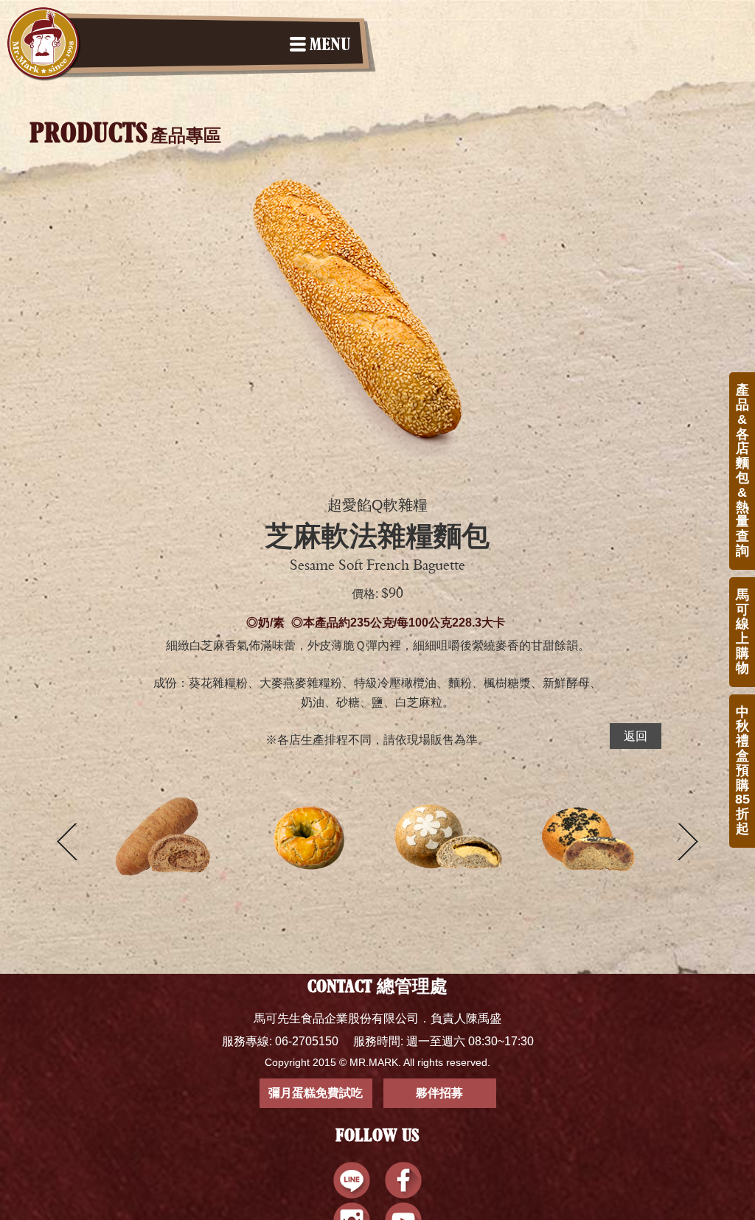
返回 (635, 736)
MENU (330, 46)
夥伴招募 (439, 1093)
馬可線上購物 (742, 631)
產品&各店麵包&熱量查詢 (742, 470)
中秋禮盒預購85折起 (742, 770)
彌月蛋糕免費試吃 (315, 1093)
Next (688, 841)
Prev (67, 841)
